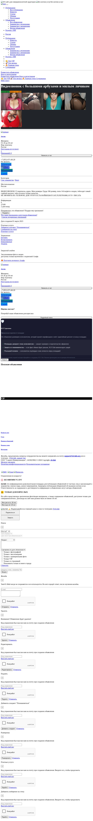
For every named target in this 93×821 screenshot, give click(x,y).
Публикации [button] (10, 8)
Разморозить (6, 758)
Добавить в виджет (8, 729)
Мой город (5, 81)
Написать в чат (46, 155)
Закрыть (5, 360)
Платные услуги (7, 231)
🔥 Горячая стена (29, 79)
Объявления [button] (10, 20)
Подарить (5, 213)
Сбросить (4, 565)
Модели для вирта (8, 462)
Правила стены (5, 445)
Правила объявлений (7, 441)
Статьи (12, 14)
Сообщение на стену (9, 229)
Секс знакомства (7, 180)
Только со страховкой (12, 561)
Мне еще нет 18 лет (9, 505)
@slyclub (56, 509)
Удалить (4, 244)
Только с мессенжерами (13, 554)
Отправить (5, 607)
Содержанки (41, 79)
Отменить (14, 607)
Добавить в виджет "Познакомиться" (15, 227)
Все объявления (16, 22)
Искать (4, 572)
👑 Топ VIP (5, 79)
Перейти (4, 787)
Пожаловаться (6, 242)
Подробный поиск (46, 317)
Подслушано (15, 18)
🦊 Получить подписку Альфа (13, 260)
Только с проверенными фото (15, 557)
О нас (2, 437)
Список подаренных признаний (13, 217)
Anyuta (3, 136)
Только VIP (8, 559)
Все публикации (16, 10)
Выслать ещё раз (7, 629)
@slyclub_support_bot (17, 458)
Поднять (4, 238)
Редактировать (6, 240)
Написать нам (5, 432)
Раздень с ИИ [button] (10, 30)
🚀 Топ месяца (16, 79)
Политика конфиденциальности (13, 464)
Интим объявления (17, 28)
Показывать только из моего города (17, 563)
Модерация (4, 449)
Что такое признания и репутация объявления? (19, 215)
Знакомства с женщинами (20, 26)
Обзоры (13, 16)
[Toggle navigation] (7, 4)
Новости (13, 12)
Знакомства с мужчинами (20, 24)
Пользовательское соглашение (38, 464)
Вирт (17, 180)
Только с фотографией (12, 552)
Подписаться (10, 512)
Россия (8, 34)
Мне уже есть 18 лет (9, 502)
